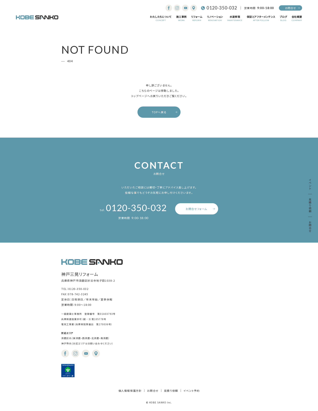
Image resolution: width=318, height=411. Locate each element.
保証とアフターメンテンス (261, 18)
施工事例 (181, 18)
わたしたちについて (161, 18)
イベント (310, 184)
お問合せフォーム (196, 209)
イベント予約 (192, 391)
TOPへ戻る (159, 112)
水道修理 (234, 18)
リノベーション (215, 18)
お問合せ (290, 8)
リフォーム (197, 18)
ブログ (283, 18)
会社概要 (297, 18)
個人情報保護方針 (130, 391)
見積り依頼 (310, 205)
